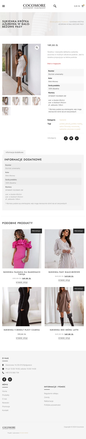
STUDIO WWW (23, 433)
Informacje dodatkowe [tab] (14, 152)
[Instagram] (10, 379)
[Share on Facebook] (66, 138)
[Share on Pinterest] (77, 138)
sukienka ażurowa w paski (70, 129)
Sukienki (65, 22)
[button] (3, 6)
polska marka (76, 123)
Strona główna (55, 22)
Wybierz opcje (22, 282)
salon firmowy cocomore (69, 126)
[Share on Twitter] (71, 138)
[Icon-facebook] (4, 379)
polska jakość (65, 123)
